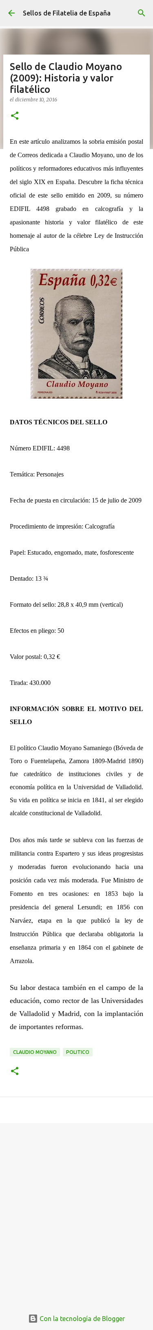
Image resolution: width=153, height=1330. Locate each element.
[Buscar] (141, 13)
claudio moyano (35, 1052)
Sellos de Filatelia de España (67, 13)
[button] (15, 116)
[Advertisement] (76, 1211)
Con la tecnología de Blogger (81, 1318)
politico (77, 1052)
